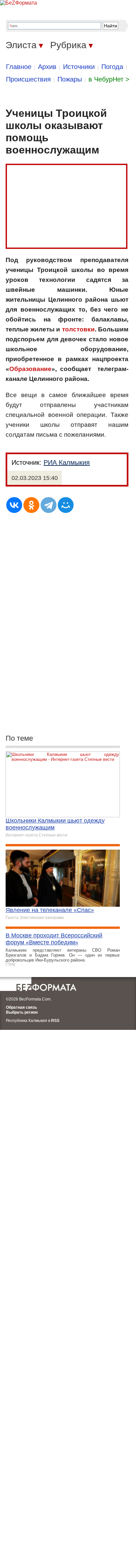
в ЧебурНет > (108, 79)
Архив (47, 66)
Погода (112, 66)
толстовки (78, 329)
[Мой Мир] (66, 505)
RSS (55, 1020)
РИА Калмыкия (67, 462)
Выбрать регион (22, 1012)
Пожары (69, 79)
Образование (30, 368)
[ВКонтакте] (14, 505)
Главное (18, 66)
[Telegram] (48, 505)
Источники (79, 66)
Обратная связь (21, 1007)
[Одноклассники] (31, 505)
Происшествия (28, 79)
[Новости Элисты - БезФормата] (18, 3)
